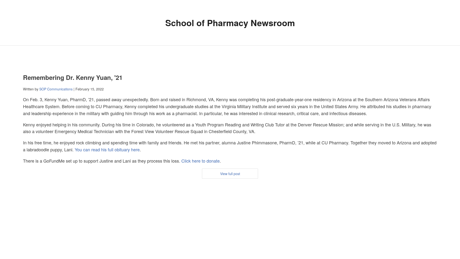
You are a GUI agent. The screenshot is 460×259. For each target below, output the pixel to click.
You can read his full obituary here (107, 149)
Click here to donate (200, 161)
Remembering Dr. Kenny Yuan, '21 (72, 77)
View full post (230, 173)
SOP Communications (56, 89)
